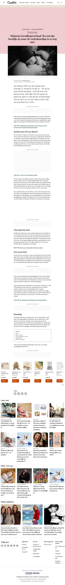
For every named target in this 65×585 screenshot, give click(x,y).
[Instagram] (8, 546)
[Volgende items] (63, 385)
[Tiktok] (17, 546)
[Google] (2, 546)
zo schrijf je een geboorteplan (28, 175)
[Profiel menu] (58, 2)
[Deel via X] (25, 393)
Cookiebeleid (19, 576)
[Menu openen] (4, 2)
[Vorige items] (61, 385)
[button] (33, 576)
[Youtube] (11, 546)
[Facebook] (5, 546)
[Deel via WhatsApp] (18, 393)
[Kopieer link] (15, 393)
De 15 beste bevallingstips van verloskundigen (33, 300)
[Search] (61, 2)
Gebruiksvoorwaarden (44, 576)
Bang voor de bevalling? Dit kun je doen (31, 247)
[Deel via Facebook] (22, 393)
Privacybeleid (26, 576)
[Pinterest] (14, 546)
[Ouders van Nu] (11, 2)
